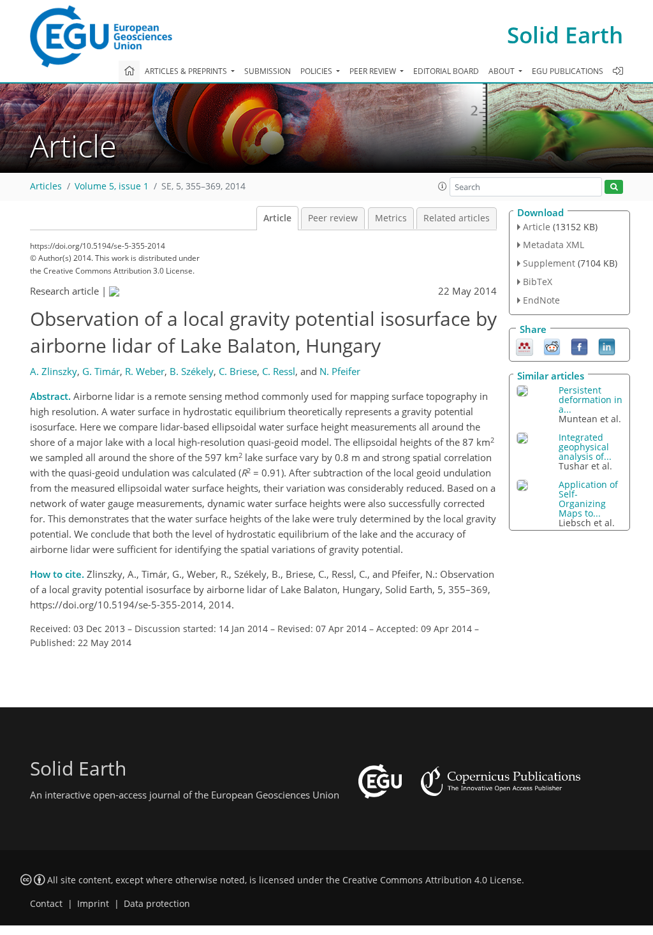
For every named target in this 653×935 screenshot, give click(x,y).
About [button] (502, 71)
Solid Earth (565, 35)
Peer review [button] (373, 71)
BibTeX (537, 282)
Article (277, 218)
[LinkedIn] (606, 345)
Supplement (549, 263)
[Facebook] (579, 345)
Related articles (456, 218)
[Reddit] (552, 345)
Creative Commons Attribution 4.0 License (432, 880)
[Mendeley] (524, 345)
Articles (46, 186)
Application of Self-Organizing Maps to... (588, 498)
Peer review (333, 218)
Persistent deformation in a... (590, 399)
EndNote (541, 300)
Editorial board (446, 71)
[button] (442, 186)
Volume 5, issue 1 (112, 186)
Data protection (157, 903)
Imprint (93, 903)
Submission (267, 71)
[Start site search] (614, 187)
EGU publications (567, 71)
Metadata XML (553, 245)
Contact (46, 903)
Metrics (391, 218)
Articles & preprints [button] (187, 71)
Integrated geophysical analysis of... (585, 446)
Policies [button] (317, 71)
